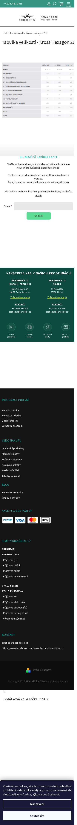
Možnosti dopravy (12, 459)
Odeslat (38, 215)
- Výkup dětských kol (13, 618)
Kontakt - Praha (10, 410)
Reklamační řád (10, 470)
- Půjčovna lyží (9, 560)
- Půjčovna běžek (11, 565)
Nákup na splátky (11, 465)
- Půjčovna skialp (11, 571)
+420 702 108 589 (57, 308)
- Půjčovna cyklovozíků (14, 607)
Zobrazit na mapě (20, 297)
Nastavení (37, 804)
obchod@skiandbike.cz (15, 642)
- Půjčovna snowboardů (15, 576)
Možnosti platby (11, 454)
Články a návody (11, 498)
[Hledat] (54, 3)
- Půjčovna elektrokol (13, 602)
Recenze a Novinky (12, 492)
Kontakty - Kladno (11, 415)
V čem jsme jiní (10, 420)
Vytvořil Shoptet (42, 670)
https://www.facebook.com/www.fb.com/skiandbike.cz (33, 648)
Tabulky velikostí (11, 476)
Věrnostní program (12, 425)
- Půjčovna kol (9, 596)
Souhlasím (37, 816)
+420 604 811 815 (13, 3)
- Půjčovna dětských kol (15, 613)
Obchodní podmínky (13, 448)
